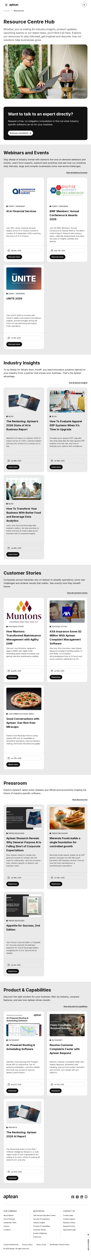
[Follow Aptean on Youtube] (86, 1197)
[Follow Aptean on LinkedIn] (81, 1197)
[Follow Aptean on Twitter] (77, 1197)
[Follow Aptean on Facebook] (72, 1197)
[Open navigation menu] (6, 5)
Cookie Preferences (11, 1245)
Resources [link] (19, 10)
